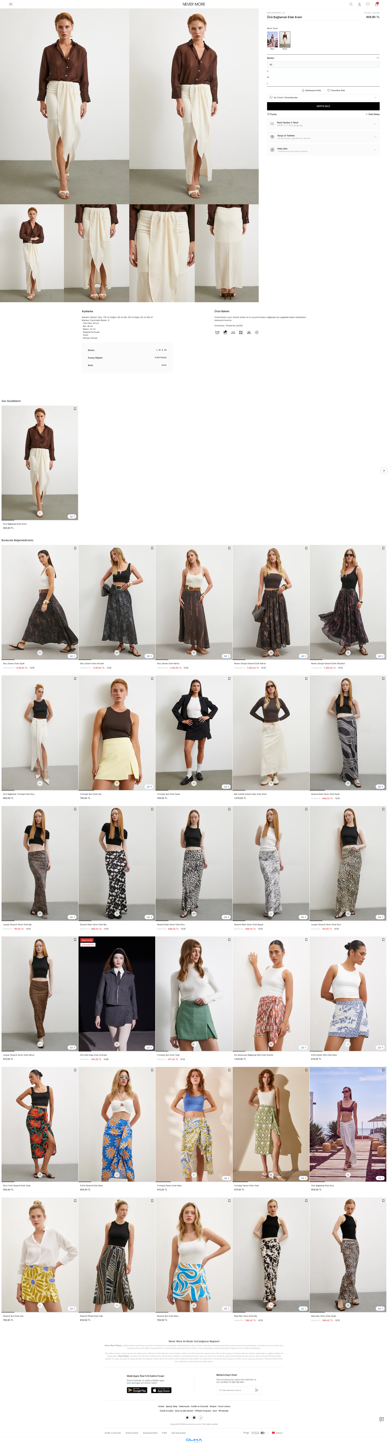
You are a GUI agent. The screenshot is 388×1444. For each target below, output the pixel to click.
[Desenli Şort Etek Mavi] (194, 1254)
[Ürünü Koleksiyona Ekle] (75, 408)
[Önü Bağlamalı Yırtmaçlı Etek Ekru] (40, 732)
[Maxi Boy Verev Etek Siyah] (348, 1254)
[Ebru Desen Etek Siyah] (40, 602)
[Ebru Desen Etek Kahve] (194, 602)
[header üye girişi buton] (359, 4)
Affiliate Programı (203, 1410)
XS (270, 64)
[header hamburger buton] (10, 4)
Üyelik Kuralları (167, 1410)
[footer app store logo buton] (161, 1390)
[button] (376, 4)
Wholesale (223, 1410)
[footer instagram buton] (194, 1417)
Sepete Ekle (323, 106)
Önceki (367, 13)
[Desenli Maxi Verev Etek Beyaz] (271, 863)
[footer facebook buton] (187, 1417)
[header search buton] (351, 4)
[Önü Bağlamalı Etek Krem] (40, 463)
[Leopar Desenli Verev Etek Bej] (40, 863)
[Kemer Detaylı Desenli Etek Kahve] (271, 602)
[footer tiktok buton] (201, 1417)
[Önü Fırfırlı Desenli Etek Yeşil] (40, 1124)
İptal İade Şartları (179, 1433)
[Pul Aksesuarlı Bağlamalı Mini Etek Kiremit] (271, 993)
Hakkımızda (184, 1406)
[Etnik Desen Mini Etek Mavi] (348, 993)
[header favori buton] (368, 4)
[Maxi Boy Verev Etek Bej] (271, 1254)
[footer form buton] (257, 1390)
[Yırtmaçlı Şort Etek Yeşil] (194, 993)
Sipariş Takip (171, 1406)
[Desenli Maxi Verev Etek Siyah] (348, 732)
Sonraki (376, 13)
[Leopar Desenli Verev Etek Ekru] (348, 863)
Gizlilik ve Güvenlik (199, 1406)
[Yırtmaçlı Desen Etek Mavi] (194, 1124)
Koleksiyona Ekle (313, 90)
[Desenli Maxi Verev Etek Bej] (117, 863)
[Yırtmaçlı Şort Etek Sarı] (117, 732)
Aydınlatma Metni (150, 1433)
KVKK (164, 1433)
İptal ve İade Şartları (184, 1410)
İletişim (213, 1406)
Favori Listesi (224, 1406)
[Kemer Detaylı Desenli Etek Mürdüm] (348, 602)
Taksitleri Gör (298, 125)
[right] (384, 470)
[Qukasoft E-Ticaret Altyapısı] (194, 1440)
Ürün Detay (374, 114)
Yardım (161, 1406)
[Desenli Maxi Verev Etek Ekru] (194, 863)
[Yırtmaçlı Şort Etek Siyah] (194, 732)
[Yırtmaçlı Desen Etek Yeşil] (271, 1124)
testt (214, 1410)
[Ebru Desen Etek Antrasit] (117, 602)
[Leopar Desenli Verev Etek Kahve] (40, 993)
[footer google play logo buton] (137, 1390)
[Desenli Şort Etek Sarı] (40, 1254)
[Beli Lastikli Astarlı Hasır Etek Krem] (271, 732)
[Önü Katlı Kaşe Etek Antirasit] (117, 993)
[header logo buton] (194, 4)
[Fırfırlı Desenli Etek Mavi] (117, 1124)
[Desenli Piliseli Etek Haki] (117, 1254)
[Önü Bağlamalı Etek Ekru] (348, 1124)
